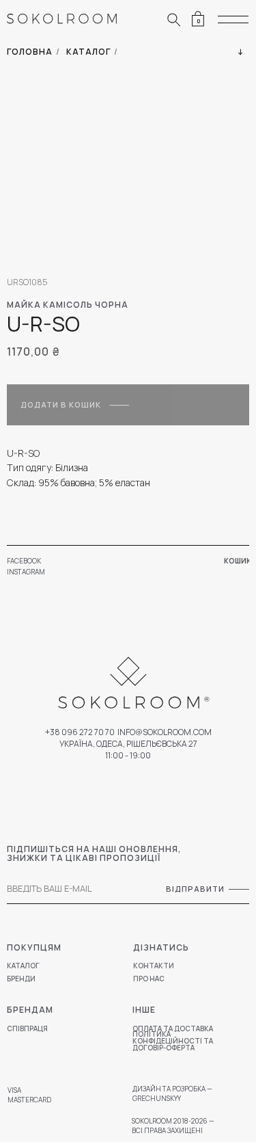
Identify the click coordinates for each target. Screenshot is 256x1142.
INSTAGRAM (26, 571)
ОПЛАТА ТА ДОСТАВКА (172, 1028)
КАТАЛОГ (88, 51)
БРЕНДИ (21, 978)
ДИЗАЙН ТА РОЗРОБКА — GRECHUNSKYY (172, 1093)
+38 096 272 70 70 (80, 732)
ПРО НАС (149, 978)
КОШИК (237, 561)
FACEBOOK (24, 561)
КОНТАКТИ (153, 965)
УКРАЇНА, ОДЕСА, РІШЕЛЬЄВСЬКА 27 (128, 743)
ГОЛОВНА (30, 51)
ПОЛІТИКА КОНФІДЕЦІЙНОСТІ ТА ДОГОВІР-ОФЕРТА (172, 1040)
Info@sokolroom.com (164, 732)
